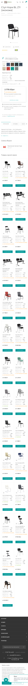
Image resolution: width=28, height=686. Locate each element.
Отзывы (15, 123)
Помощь (4, 640)
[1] (2, 50)
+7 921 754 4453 (9, 652)
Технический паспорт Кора (15, 146)
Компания (4, 633)
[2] (3, 50)
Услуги (3, 625)
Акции (3, 622)
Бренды (3, 629)
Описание (6, 123)
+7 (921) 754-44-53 (11, 116)
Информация (5, 637)
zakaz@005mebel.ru (15, 655)
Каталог (3, 618)
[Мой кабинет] (22, 2)
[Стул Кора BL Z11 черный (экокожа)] (14, 30)
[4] (6, 50)
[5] (7, 50)
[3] (5, 50)
